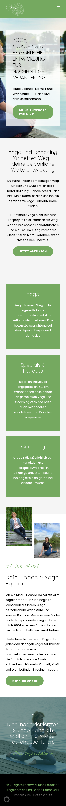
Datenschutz (42, 795)
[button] (6, 799)
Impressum (22, 795)
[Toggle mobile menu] (58, 8)
